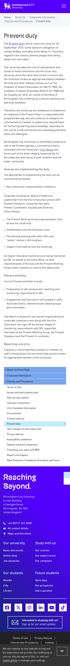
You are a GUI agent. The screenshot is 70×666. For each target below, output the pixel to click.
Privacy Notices (15, 434)
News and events (13, 550)
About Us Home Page (18, 370)
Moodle (7, 580)
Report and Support (17, 455)
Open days (41, 580)
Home (7, 17)
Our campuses (43, 561)
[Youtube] (52, 607)
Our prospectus (44, 585)
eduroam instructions (18, 403)
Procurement (14, 413)
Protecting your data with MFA (23, 450)
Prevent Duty (16, 43)
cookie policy (10, 660)
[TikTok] (63, 607)
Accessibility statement (19, 439)
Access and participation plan (22, 392)
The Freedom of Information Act (24, 429)
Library (7, 591)
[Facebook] (7, 607)
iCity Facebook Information (21, 408)
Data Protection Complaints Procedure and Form (33, 460)
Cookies (49, 643)
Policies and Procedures (19, 21)
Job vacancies (11, 561)
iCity (5, 585)
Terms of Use (14, 387)
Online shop (10, 556)
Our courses (42, 550)
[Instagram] (29, 607)
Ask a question (43, 591)
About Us (20, 17)
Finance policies (15, 418)
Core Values (47, 150)
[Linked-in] (40, 607)
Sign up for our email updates (40, 622)
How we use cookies (18, 397)
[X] (18, 607)
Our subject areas (45, 556)
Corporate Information (42, 17)
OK (62, 651)
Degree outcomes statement (22, 445)
